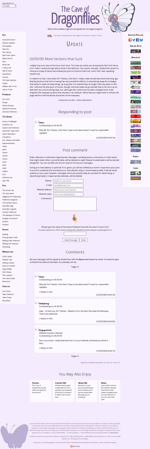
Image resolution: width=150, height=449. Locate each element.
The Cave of (75, 14)
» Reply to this (46, 292)
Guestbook (6, 74)
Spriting (5, 234)
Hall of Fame (7, 71)
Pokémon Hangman (10, 200)
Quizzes (5, 221)
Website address (44, 189)
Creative (6, 286)
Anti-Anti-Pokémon (9, 112)
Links (135, 168)
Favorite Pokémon (9, 212)
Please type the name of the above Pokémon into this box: (75, 227)
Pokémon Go (7, 177)
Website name (45, 194)
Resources (6, 281)
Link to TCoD (7, 89)
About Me (6, 64)
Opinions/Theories (9, 108)
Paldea (5, 171)
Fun (4, 185)
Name (48, 180)
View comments (84, 100)
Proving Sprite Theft (9, 237)
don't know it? (100, 227)
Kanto (4, 146)
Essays (5, 102)
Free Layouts (7, 275)
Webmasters (7, 251)
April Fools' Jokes (8, 55)
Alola (4, 165)
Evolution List (7, 124)
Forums (5, 77)
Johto (4, 149)
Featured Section (8, 40)
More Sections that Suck (56, 58)
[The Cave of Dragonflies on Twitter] (133, 40)
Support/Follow (135, 34)
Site (4, 34)
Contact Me (6, 68)
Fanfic (136, 156)
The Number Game (9, 203)
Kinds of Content (8, 266)
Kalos (4, 162)
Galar (4, 168)
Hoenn (4, 152)
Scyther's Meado (55, 333)
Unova (4, 159)
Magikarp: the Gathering (11, 197)
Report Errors (7, 58)
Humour (5, 224)
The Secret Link (8, 190)
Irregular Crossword (9, 218)
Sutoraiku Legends (9, 209)
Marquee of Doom (54, 87)
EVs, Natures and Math (11, 140)
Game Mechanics (8, 134)
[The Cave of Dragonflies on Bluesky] (141, 40)
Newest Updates (8, 43)
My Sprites (6, 300)
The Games (7, 116)
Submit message (70, 240)
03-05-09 (58, 125)
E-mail (49, 185)
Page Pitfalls (7, 269)
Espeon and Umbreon (10, 128)
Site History (6, 52)
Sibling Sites (135, 45)
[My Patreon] (130, 40)
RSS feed (76, 446)
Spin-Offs (5, 180)
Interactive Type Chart (10, 131)
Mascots (5, 49)
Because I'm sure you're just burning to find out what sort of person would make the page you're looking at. (85, 390)
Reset (83, 240)
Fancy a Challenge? (9, 121)
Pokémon (6, 94)
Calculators (6, 137)
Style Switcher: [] (8, 3)
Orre (4, 174)
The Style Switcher (9, 80)
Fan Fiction (6, 291)
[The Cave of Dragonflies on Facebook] (137, 40)
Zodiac (5, 83)
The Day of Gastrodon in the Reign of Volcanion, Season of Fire (77, 35)
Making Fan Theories (10, 244)
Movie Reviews (8, 105)
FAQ (4, 61)
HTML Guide (7, 256)
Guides (5, 229)
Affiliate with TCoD (9, 86)
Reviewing (6, 247)
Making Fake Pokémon (11, 240)
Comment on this (66, 100)
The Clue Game (8, 193)
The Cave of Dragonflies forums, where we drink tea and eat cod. (39, 387)
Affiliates (135, 57)
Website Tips (77, 68)
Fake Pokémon (8, 294)
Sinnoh (5, 156)
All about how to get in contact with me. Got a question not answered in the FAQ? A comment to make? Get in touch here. (63, 390)
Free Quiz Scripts (8, 278)
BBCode (54, 163)
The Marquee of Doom (11, 215)
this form (114, 433)
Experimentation (8, 143)
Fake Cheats (7, 297)
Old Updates (7, 46)
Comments (46, 198)
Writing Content (8, 263)
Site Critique (6, 272)
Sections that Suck (61, 65)
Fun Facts (6, 99)
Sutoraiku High (7, 206)
